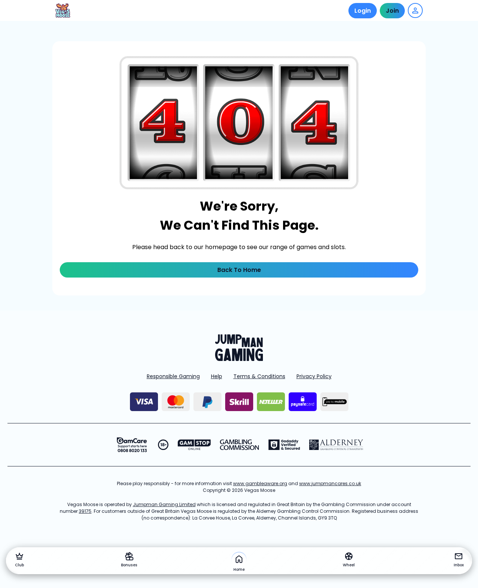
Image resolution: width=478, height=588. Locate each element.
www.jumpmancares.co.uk (330, 483)
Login (362, 10)
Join (392, 10)
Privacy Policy (314, 376)
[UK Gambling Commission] (239, 445)
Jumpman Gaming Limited (164, 504)
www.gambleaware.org (260, 483)
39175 (85, 511)
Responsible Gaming (173, 376)
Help (216, 376)
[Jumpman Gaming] (239, 359)
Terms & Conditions (259, 376)
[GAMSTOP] (194, 445)
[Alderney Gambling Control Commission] (336, 445)
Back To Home (239, 270)
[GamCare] (132, 444)
